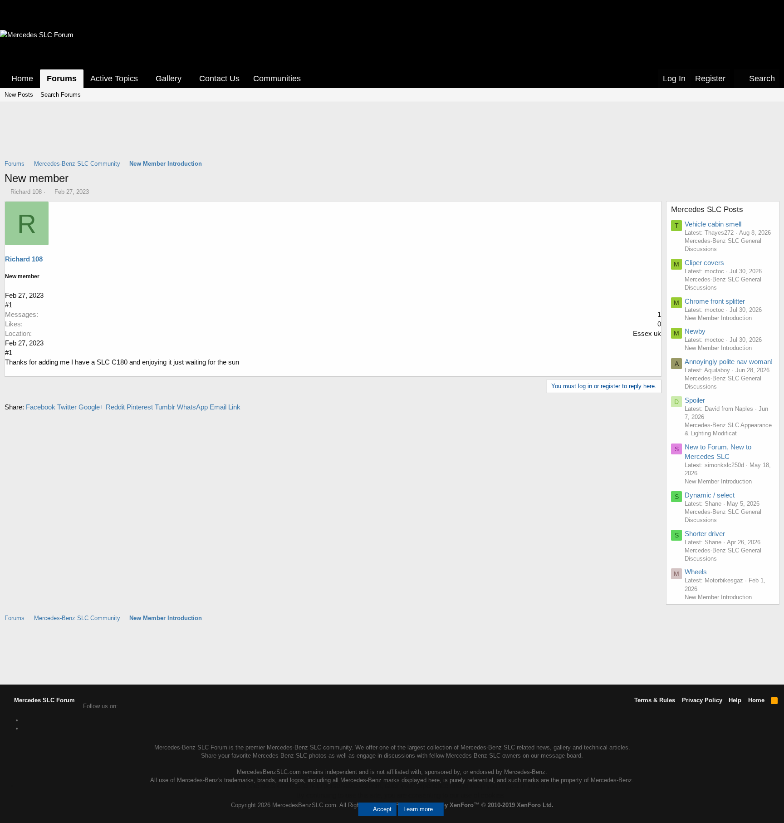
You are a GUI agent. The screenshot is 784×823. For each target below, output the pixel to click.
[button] (144, 78)
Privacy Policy (702, 700)
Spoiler (695, 400)
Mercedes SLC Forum (43, 700)
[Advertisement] (392, 136)
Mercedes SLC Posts (707, 209)
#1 (8, 305)
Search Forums (60, 94)
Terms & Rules (654, 700)
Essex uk (647, 333)
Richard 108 (26, 191)
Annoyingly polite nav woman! (729, 361)
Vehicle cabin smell (713, 224)
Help (735, 700)
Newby (695, 331)
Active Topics (114, 78)
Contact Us (219, 78)
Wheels (696, 572)
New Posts (19, 94)
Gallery (168, 78)
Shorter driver (705, 533)
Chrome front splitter (715, 301)
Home (22, 78)
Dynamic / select (710, 495)
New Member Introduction (718, 318)
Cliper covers (704, 262)
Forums (62, 78)
